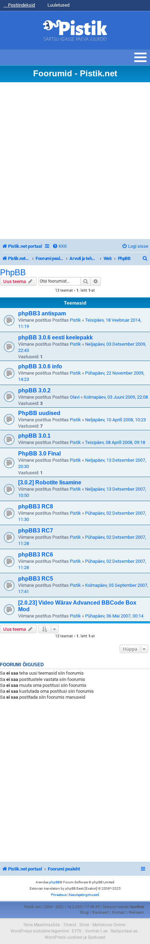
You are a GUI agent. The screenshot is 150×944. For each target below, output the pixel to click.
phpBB (54, 882)
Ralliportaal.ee (124, 931)
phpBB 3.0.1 (34, 436)
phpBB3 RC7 (35, 531)
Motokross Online (108, 924)
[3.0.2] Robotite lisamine (49, 482)
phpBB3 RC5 (35, 579)
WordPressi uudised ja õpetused (75, 937)
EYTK (77, 931)
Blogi (84, 912)
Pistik (75, 320)
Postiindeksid (21, 5)
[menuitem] (59, 246)
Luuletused (57, 5)
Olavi (75, 397)
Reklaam (136, 912)
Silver (84, 924)
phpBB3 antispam (42, 313)
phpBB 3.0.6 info (40, 366)
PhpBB (13, 272)
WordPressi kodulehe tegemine (39, 931)
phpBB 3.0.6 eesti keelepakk (55, 337)
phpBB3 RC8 (35, 506)
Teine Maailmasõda (41, 924)
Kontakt (119, 912)
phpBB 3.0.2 (34, 390)
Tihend (69, 924)
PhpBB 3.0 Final (39, 453)
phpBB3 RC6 (35, 555)
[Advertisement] (75, 161)
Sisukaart (100, 912)
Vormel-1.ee (96, 931)
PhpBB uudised (39, 413)
